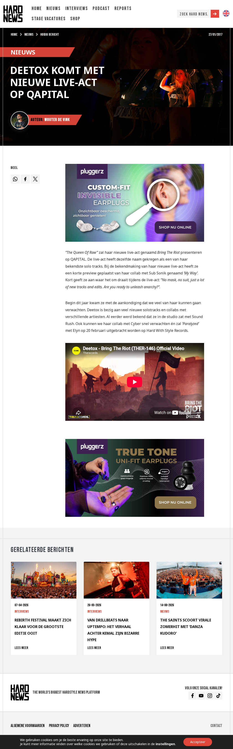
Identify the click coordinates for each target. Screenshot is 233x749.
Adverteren (81, 725)
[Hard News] (13, 13)
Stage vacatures (49, 19)
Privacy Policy (59, 725)
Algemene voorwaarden (28, 725)
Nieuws (53, 8)
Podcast (101, 8)
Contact (216, 725)
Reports (123, 8)
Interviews (76, 8)
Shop (75, 19)
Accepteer (197, 742)
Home (37, 8)
